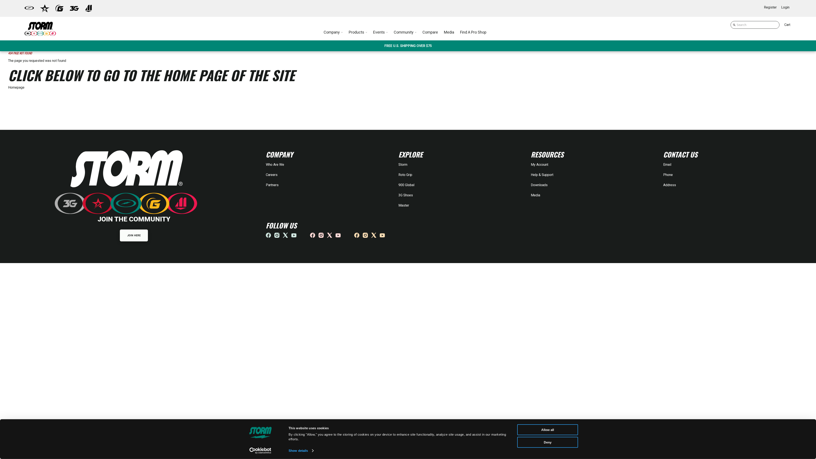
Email (667, 165)
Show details (298, 450)
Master (403, 205)
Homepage (16, 87)
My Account (539, 165)
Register (770, 7)
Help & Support (542, 175)
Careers (272, 175)
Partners (272, 185)
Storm (402, 165)
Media (535, 195)
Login (785, 7)
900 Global (406, 185)
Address (669, 185)
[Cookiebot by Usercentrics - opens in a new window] (260, 451)
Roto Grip (405, 175)
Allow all (547, 430)
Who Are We (275, 165)
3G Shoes (405, 195)
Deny (547, 442)
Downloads (539, 185)
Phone (668, 175)
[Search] (734, 25)
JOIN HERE (134, 235)
